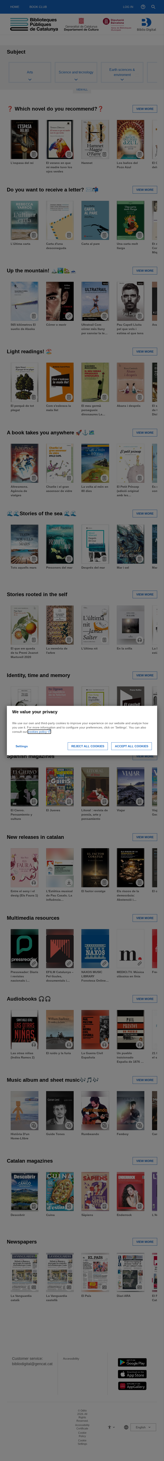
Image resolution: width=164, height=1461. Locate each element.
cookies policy (38, 731)
